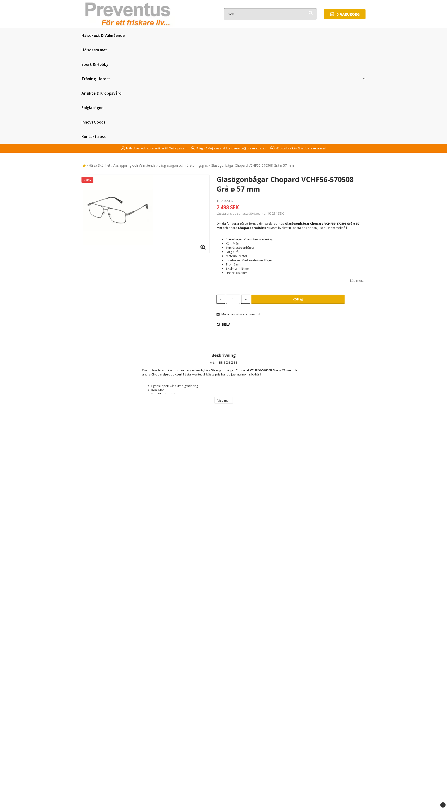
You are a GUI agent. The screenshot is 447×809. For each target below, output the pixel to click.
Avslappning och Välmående (134, 165)
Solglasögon (92, 107)
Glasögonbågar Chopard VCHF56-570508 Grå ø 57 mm (252, 165)
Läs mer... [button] (357, 280)
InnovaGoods (93, 122)
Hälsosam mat (94, 49)
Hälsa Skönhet (99, 165)
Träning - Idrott (95, 78)
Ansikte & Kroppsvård (101, 93)
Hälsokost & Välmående (103, 35)
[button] (345, 14)
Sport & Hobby (94, 64)
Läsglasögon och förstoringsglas (183, 165)
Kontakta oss (93, 136)
